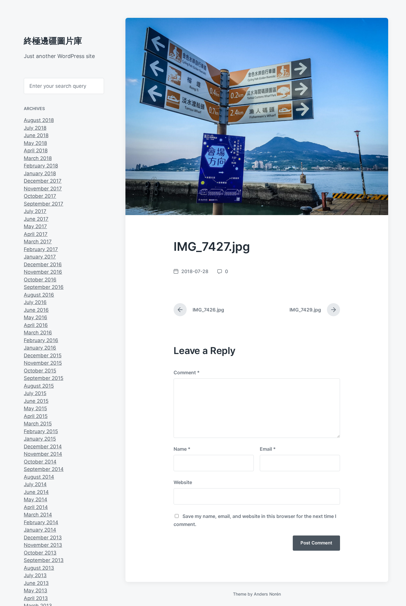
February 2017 (41, 249)
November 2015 (43, 363)
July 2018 (35, 128)
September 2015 (43, 378)
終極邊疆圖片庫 (53, 41)
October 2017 (40, 196)
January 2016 (40, 348)
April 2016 (36, 325)
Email (268, 449)
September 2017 (43, 204)
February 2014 (41, 522)
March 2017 (38, 242)
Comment (187, 372)
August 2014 (39, 477)
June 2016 (36, 310)
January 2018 (40, 173)
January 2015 (40, 439)
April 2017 (36, 234)
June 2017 (36, 219)
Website (183, 482)
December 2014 (43, 447)
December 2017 (43, 181)
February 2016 (41, 340)
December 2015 (43, 355)
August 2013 (39, 568)
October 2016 (40, 280)
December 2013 (43, 538)
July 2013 (35, 575)
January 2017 (40, 257)
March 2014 (38, 515)
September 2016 (44, 287)
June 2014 (36, 492)
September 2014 (44, 469)
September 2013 (44, 560)
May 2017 (35, 226)
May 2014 (35, 499)
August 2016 (39, 295)
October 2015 (40, 371)
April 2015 (36, 416)
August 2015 (39, 386)
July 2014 (35, 484)
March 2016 (38, 333)
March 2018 (38, 158)
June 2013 (36, 583)
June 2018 (36, 135)
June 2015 (36, 401)
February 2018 (41, 166)
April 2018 (36, 151)
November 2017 (43, 189)
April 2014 (36, 507)
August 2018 (39, 120)
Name (182, 449)
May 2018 (35, 143)
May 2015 (35, 408)
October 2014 (40, 462)
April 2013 (36, 598)
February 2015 (41, 431)
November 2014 (43, 454)
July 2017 (35, 211)
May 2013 (35, 591)
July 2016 (35, 302)
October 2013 (40, 553)
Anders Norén (267, 593)
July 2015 (35, 393)
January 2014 (40, 530)
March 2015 (38, 424)
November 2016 (43, 272)
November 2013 (43, 545)
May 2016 (35, 317)
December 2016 (43, 264)
